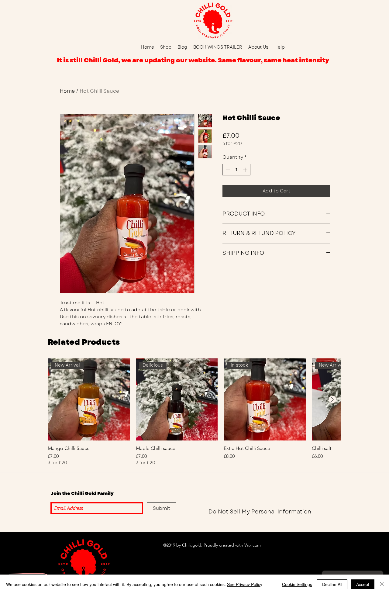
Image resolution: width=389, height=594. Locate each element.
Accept (362, 584)
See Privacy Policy (244, 584)
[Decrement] (227, 169)
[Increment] (246, 169)
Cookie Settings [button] (297, 584)
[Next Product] (332, 399)
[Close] (381, 584)
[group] (194, 412)
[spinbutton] (237, 169)
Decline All (332, 584)
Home (67, 91)
